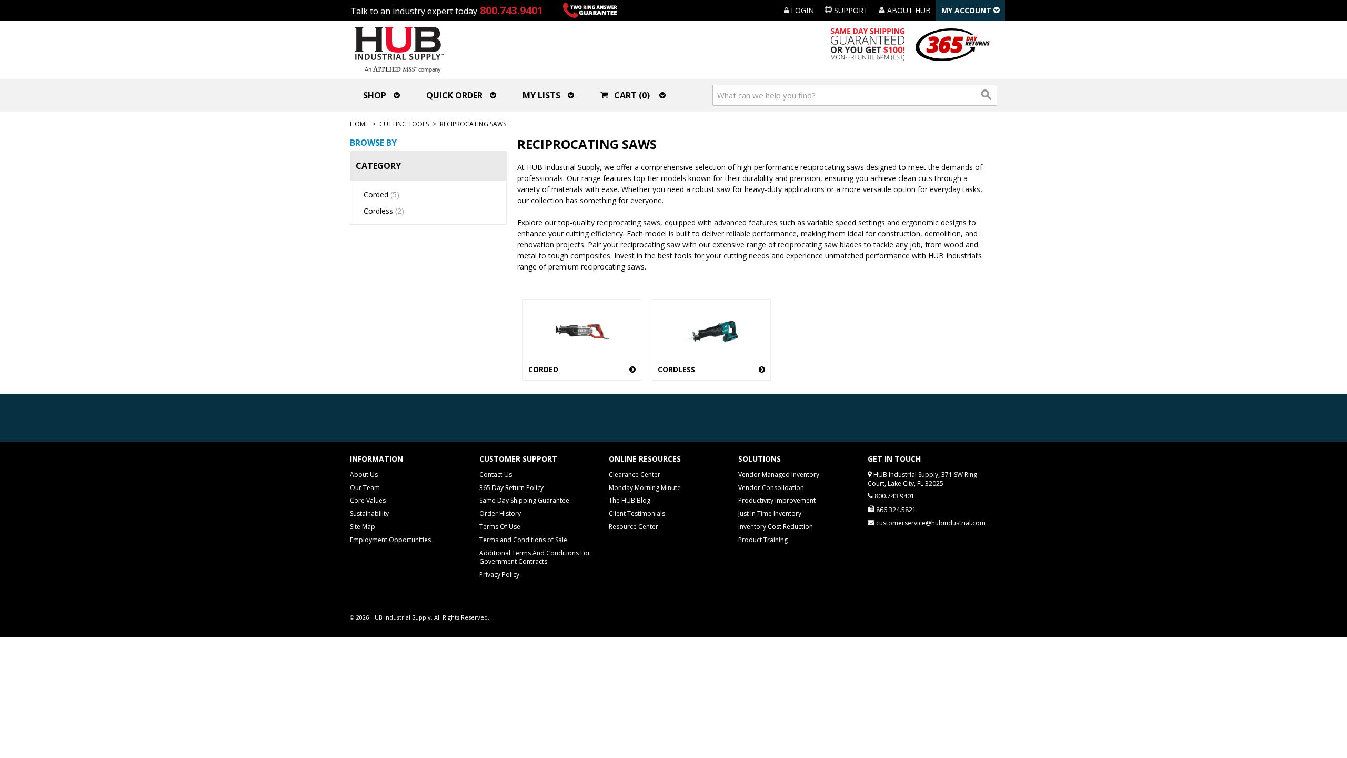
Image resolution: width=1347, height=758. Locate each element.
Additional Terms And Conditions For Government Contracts (534, 557)
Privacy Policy (499, 574)
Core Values (368, 500)
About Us (364, 474)
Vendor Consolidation (771, 487)
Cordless (384, 211)
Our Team (365, 487)
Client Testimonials (637, 513)
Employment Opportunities (390, 539)
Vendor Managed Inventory (778, 474)
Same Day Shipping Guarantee (524, 500)
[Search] (986, 95)
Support (850, 10)
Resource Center (633, 526)
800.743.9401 (511, 10)
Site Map (362, 526)
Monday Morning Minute (645, 487)
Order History (500, 513)
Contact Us (495, 474)
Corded (381, 195)
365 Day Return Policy (511, 487)
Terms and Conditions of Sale (523, 539)
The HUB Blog (629, 500)
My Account (967, 10)
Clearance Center (634, 474)
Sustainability (369, 513)
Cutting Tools (404, 123)
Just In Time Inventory (769, 513)
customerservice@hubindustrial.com (931, 522)
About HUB (908, 10)
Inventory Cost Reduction (775, 526)
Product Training (763, 539)
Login (801, 10)
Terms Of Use (499, 526)
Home (359, 123)
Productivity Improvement (777, 500)
